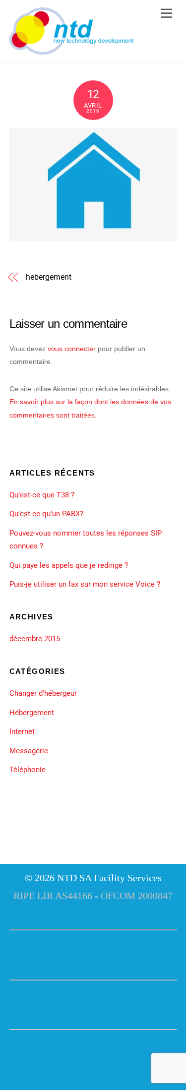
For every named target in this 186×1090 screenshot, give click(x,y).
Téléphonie (27, 769)
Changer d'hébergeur (43, 693)
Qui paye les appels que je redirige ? (68, 565)
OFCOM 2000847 (137, 895)
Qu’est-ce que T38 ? (41, 494)
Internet (22, 731)
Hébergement (31, 712)
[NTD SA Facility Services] (71, 51)
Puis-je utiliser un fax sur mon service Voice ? (84, 584)
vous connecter (72, 349)
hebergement (48, 277)
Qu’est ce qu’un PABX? (46, 513)
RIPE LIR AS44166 (52, 895)
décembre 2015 (34, 638)
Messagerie (28, 750)
